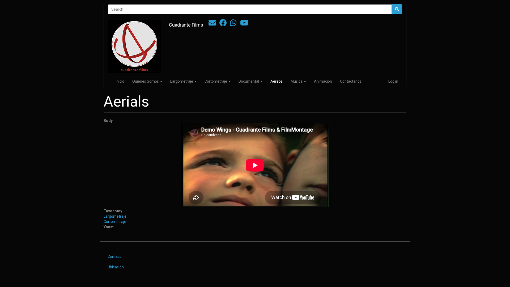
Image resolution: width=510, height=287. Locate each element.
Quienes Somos (146, 81)
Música (297, 81)
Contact (114, 256)
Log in (393, 81)
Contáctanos (351, 81)
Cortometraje (216, 81)
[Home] (136, 46)
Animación (323, 81)
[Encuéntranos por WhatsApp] (233, 24)
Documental (249, 81)
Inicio (120, 81)
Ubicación (116, 267)
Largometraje (182, 81)
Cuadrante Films (186, 25)
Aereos (276, 81)
